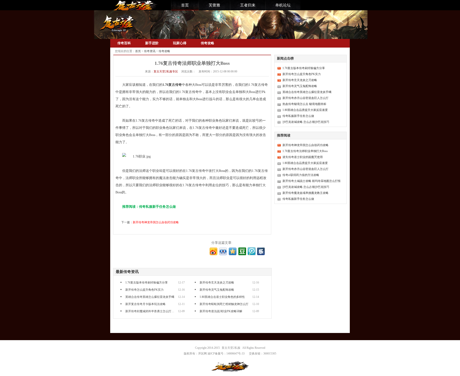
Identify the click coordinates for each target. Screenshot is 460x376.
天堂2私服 (165, 71)
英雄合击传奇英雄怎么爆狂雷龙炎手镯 (149, 297)
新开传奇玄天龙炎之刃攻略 (217, 282)
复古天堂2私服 (231, 347)
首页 (185, 5)
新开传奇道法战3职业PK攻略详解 (221, 311)
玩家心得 (179, 43)
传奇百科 (124, 43)
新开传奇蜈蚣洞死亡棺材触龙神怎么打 (224, 304)
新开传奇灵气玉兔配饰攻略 (217, 289)
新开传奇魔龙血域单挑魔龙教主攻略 (305, 193)
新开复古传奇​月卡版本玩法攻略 (145, 304)
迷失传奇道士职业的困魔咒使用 (302, 157)
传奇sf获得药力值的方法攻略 (300, 175)
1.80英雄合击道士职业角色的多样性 (222, 297)
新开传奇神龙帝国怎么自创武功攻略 (156, 222)
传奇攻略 (207, 43)
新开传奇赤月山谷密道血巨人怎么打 (305, 98)
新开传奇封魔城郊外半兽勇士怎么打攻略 (150, 311)
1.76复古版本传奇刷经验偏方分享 (146, 282)
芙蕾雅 (214, 5)
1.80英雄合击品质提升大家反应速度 (305, 110)
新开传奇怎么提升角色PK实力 (144, 289)
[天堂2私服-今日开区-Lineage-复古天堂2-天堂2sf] (134, 5)
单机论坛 (283, 5)
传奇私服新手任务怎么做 (298, 116)
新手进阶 (152, 43)
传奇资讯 (149, 51)
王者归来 (247, 5)
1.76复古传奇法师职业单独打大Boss (305, 151)
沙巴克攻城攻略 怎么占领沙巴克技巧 (305, 122)
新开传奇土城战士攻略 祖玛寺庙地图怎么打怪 (311, 181)
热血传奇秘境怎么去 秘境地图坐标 (304, 104)
